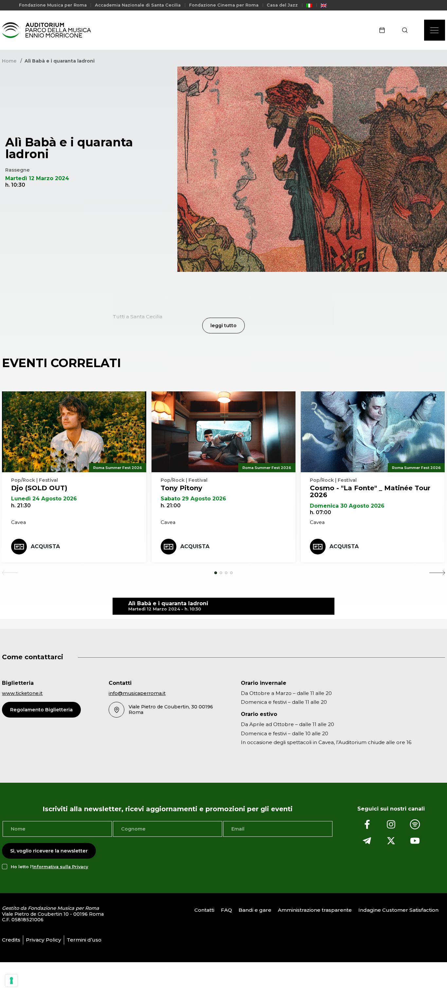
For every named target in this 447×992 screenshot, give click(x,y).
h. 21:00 (171, 505)
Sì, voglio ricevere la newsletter (49, 851)
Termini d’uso (84, 940)
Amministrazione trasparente (315, 910)
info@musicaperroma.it (137, 693)
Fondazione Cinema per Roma (224, 5)
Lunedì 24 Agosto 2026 (44, 499)
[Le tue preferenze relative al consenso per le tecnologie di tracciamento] (11, 980)
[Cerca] (407, 30)
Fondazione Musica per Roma (53, 5)
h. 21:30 (21, 505)
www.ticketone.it (22, 693)
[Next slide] (437, 573)
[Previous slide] (10, 573)
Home (9, 61)
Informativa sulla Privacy (60, 866)
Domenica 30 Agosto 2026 (347, 506)
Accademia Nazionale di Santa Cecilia (138, 5)
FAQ (226, 910)
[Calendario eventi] (384, 30)
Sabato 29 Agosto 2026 (193, 499)
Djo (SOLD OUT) (39, 488)
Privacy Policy (43, 940)
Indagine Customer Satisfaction (398, 910)
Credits (11, 940)
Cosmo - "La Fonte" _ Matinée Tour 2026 (370, 491)
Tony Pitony (181, 488)
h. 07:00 (320, 512)
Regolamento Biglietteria (41, 710)
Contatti (204, 910)
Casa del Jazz (282, 5)
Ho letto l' (49, 866)
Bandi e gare (255, 910)
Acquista (45, 546)
